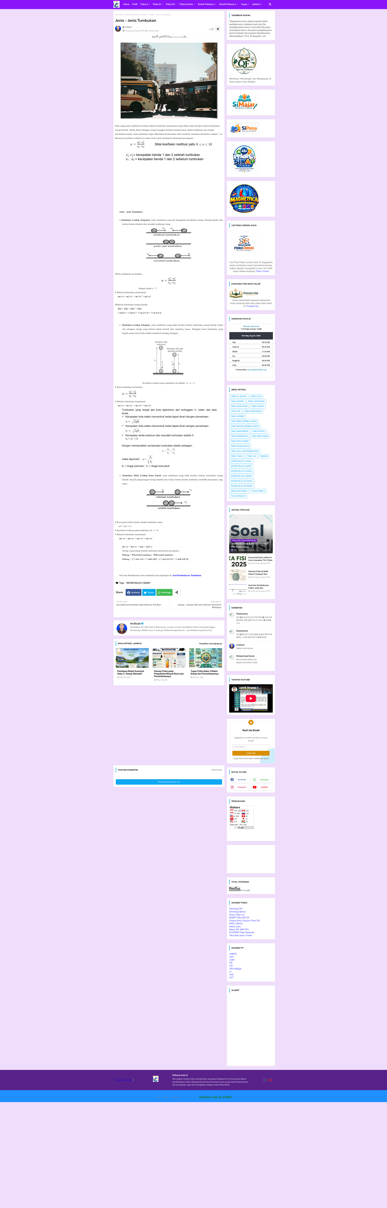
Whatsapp (166, 592)
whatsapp (264, 780)
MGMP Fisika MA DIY (239, 917)
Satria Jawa (235, 926)
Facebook (135, 592)
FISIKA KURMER (237, 416)
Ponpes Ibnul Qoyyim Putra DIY (244, 920)
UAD (231, 974)
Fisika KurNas (186, 4)
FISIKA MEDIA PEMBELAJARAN (244, 421)
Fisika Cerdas (262, 271)
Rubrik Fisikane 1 (206, 4)
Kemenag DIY (236, 908)
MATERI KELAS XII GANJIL (242, 481)
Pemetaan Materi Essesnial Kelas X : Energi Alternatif (130, 672)
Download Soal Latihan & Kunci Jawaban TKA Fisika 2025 (260, 560)
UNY (231, 957)
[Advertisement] (171, 189)
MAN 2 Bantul (236, 923)
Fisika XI (157, 4)
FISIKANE (264, 456)
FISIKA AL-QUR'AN (238, 396)
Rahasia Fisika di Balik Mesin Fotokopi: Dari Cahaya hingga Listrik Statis (258, 575)
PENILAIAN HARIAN (239, 491)
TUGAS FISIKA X (258, 491)
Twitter (150, 592)
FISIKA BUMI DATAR (239, 406)
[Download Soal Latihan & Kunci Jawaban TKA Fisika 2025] (238, 561)
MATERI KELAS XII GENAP (241, 486)
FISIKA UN (251, 456)
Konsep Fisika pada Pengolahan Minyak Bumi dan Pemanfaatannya (169, 674)
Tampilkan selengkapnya (210, 643)
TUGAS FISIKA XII (238, 496)
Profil (134, 4)
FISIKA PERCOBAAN (260, 436)
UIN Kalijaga (235, 968)
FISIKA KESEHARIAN (253, 411)
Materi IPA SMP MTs (239, 929)
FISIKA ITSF (235, 411)
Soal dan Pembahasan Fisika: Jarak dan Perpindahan (258, 588)
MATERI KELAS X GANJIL (241, 461)
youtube (264, 787)
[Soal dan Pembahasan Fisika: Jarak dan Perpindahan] (238, 589)
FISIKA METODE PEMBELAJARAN (245, 426)
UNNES (233, 954)
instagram (241, 787)
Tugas (244, 4)
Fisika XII (170, 4)
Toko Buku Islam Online (240, 935)
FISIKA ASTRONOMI (256, 401)
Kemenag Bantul (237, 911)
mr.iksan (135, 623)
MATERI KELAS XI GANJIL (241, 471)
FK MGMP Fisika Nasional (241, 932)
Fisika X (144, 4)
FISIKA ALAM (255, 396)
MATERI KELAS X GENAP (136, 14)
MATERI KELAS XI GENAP (241, 476)
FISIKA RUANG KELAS (240, 446)
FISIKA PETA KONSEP (240, 441)
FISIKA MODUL (258, 431)
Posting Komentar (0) (169, 782)
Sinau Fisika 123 (236, 915)
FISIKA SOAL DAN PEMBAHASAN (245, 451)
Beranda (119, 14)
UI (230, 971)
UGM (231, 960)
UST (231, 977)
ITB (230, 963)
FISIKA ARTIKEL (237, 401)
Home (126, 4)
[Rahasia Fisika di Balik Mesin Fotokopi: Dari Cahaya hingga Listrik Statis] (238, 575)
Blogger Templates (189, 1097)
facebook (242, 780)
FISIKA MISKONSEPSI (239, 431)
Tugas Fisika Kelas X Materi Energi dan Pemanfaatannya (205, 672)
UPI (231, 966)
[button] (270, 4)
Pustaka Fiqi (252, 306)
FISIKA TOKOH (237, 456)
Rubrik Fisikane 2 (227, 4)
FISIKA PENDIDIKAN (239, 436)
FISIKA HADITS (258, 406)
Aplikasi (256, 4)
